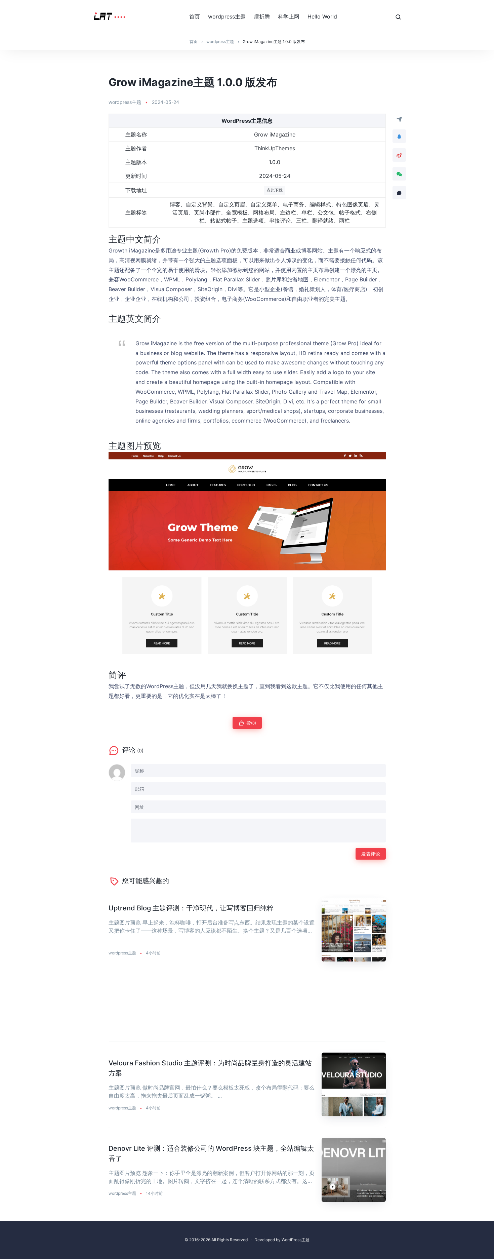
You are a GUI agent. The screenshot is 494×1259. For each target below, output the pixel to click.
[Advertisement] (247, 1007)
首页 (194, 16)
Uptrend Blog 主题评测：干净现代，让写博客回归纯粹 (191, 908)
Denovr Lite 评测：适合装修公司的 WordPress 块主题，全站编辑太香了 (211, 1153)
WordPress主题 (296, 1239)
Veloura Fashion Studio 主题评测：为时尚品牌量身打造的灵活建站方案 (210, 1068)
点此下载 (274, 190)
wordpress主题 (227, 16)
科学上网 (288, 16)
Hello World (322, 16)
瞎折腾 (262, 16)
